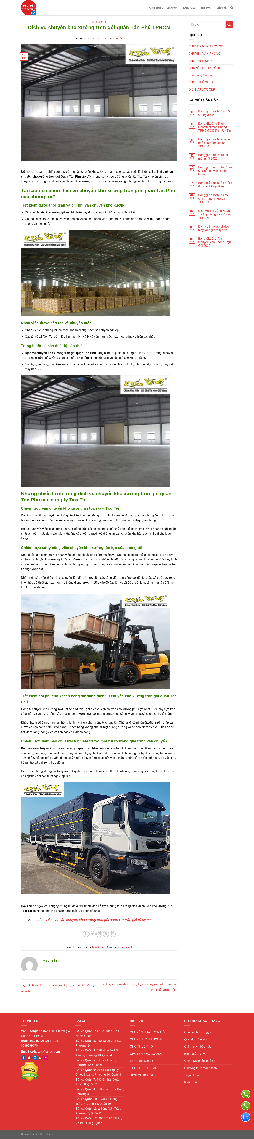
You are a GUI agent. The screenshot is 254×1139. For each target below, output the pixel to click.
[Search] (231, 7)
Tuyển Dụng (192, 1075)
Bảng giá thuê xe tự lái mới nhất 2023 (213, 156)
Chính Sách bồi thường (199, 1060)
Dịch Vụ (172, 7)
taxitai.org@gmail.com (45, 1051)
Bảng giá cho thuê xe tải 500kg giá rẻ (214, 113)
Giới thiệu (156, 7)
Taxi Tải (117, 38)
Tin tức (206, 7)
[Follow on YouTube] (40, 1057)
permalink (127, 947)
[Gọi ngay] (246, 1094)
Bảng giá (189, 7)
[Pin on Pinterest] (106, 934)
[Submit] (229, 24)
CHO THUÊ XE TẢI (202, 82)
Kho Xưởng (99, 22)
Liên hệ (222, 7)
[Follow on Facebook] (23, 1057)
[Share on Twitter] (92, 934)
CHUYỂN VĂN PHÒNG (204, 53)
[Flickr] (45, 1057)
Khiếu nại (190, 1082)
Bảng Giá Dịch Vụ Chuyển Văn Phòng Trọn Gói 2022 (214, 242)
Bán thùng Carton (200, 75)
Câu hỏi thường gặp (197, 1032)
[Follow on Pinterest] (29, 1057)
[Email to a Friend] (99, 934)
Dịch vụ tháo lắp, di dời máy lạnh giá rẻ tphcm (213, 228)
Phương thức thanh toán (200, 1068)
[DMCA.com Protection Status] (29, 1071)
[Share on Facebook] (86, 934)
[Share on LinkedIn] (113, 934)
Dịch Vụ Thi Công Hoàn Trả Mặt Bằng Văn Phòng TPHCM (215, 214)
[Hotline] (246, 1106)
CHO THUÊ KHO (200, 60)
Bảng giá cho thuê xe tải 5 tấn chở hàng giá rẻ (215, 184)
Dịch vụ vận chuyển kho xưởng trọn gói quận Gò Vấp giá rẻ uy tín (98, 920)
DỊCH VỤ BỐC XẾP (202, 89)
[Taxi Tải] (39, 7)
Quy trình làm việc (196, 1039)
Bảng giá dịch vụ (195, 1053)
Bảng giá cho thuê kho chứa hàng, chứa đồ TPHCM (213, 199)
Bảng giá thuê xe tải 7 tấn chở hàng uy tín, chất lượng (215, 171)
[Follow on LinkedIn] (34, 1057)
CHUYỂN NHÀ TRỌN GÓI (206, 46)
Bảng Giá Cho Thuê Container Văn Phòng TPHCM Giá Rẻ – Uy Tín (214, 127)
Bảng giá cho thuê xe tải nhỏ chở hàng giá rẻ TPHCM (214, 143)
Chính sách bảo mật (197, 1046)
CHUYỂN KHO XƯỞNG (205, 68)
